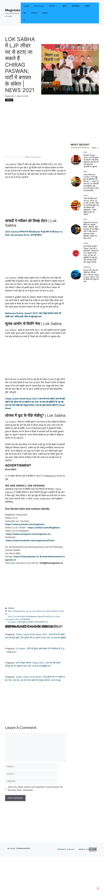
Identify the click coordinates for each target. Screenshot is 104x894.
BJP (9, 611)
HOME (26, 6)
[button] (24, 19)
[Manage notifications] (98, 888)
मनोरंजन (34, 13)
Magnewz (12, 10)
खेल (24, 13)
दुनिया (65, 6)
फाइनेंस (87, 6)
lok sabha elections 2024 (53, 611)
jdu (27, 611)
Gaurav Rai (9, 96)
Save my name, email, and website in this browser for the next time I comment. (35, 788)
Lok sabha (36, 611)
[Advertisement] (35, 136)
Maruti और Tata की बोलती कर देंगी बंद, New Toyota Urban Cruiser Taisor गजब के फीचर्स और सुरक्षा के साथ (91, 275)
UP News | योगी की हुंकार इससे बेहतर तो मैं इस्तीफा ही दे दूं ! (28, 622)
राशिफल (45, 13)
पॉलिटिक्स (9, 100)
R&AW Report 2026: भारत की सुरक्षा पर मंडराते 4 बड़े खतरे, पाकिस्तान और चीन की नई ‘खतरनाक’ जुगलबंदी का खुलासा (91, 161)
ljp (30, 611)
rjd (6, 614)
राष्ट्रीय (51, 6)
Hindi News (39, 6)
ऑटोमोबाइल (76, 6)
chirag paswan (18, 611)
